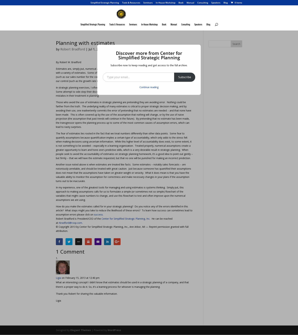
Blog (225, 3)
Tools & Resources (131, 3)
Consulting (202, 3)
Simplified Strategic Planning (105, 3)
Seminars (148, 3)
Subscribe (184, 77)
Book (180, 3)
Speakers (215, 3)
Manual (190, 3)
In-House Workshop (165, 3)
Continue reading (149, 87)
